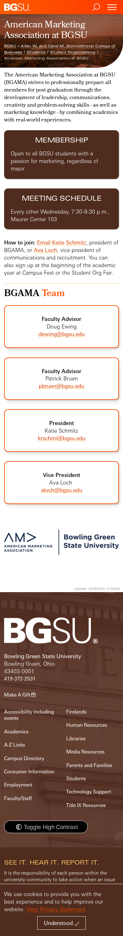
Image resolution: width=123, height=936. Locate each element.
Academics (16, 732)
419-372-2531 (20, 679)
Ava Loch (45, 250)
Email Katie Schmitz (61, 242)
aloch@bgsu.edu (61, 490)
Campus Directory (24, 758)
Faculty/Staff (18, 798)
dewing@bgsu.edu (61, 334)
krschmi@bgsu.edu (61, 438)
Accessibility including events (29, 715)
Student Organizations (72, 52)
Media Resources (85, 752)
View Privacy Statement (55, 909)
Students (36, 52)
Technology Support (88, 792)
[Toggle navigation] (112, 7)
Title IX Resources (86, 805)
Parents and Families (89, 765)
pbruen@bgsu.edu (61, 386)
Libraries (76, 739)
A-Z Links (14, 745)
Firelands (76, 712)
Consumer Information (29, 772)
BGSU (10, 46)
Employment (18, 785)
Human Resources (86, 725)
